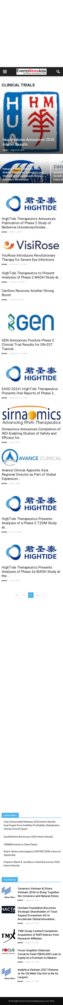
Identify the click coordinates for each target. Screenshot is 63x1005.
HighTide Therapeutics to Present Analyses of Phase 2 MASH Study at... (31, 275)
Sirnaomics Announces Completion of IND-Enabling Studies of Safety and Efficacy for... (31, 433)
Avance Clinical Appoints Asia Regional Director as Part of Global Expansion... (29, 474)
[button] (58, 71)
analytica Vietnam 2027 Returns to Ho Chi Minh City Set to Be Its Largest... (38, 973)
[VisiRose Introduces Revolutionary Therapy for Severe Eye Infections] (31, 245)
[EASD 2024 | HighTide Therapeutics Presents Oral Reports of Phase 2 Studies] (31, 372)
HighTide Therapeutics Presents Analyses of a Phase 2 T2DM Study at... (29, 523)
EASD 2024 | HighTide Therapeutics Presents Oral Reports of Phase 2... (30, 391)
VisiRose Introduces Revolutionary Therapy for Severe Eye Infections (28, 257)
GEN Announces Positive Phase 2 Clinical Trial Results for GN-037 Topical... (28, 344)
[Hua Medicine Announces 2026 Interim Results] (31, 122)
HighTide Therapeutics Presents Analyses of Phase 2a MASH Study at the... (31, 571)
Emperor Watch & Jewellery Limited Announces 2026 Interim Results (32, 864)
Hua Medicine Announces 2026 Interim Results (28, 836)
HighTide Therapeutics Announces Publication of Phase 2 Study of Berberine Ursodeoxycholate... (29, 223)
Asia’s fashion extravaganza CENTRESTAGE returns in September (32, 853)
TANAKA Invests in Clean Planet (20, 844)
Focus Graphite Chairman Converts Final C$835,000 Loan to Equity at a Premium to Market (39, 954)
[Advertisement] (31, 33)
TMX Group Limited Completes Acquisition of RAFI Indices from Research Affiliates (38, 934)
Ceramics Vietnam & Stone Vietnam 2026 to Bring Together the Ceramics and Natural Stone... (39, 892)
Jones (5, 150)
